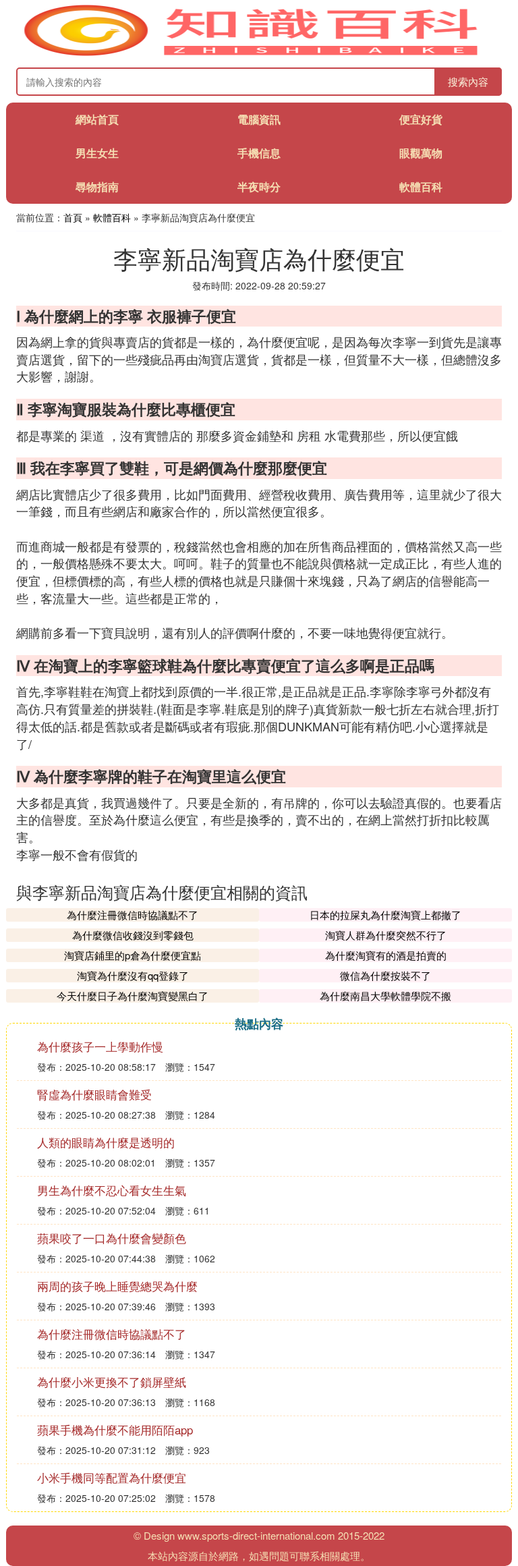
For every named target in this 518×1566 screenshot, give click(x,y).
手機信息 (259, 153)
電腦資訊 (259, 119)
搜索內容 (468, 81)
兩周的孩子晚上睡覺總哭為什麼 (117, 1285)
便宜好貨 (420, 119)
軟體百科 (420, 186)
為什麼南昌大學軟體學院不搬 (385, 995)
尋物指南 (97, 186)
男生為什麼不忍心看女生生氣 (111, 1189)
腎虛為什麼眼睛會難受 (94, 1094)
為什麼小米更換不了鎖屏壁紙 (111, 1381)
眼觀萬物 (420, 153)
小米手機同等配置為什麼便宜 (111, 1477)
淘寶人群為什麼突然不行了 (386, 935)
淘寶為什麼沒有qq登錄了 (133, 975)
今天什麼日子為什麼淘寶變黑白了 (132, 995)
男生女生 (97, 153)
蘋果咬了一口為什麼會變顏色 (111, 1237)
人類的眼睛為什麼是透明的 (106, 1142)
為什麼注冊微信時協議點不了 (132, 914)
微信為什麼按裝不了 (385, 975)
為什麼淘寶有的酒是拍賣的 (386, 955)
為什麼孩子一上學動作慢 (100, 1046)
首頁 (72, 217)
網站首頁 (97, 119)
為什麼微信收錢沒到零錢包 (133, 935)
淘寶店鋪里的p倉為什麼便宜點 (132, 955)
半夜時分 (259, 186)
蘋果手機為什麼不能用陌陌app (115, 1429)
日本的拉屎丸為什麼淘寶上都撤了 (385, 914)
